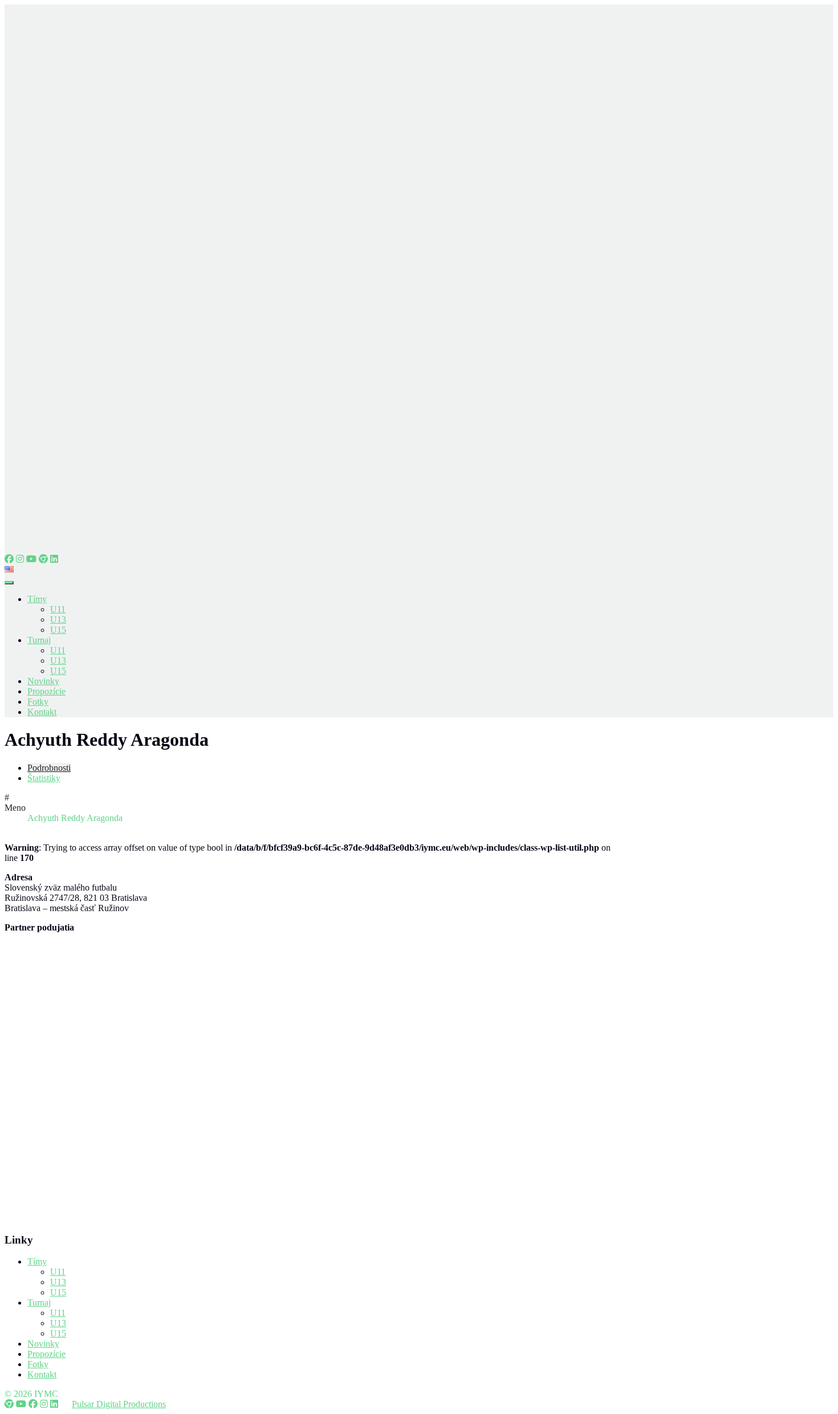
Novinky (43, 681)
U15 (58, 630)
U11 (58, 609)
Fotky (37, 701)
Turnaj (39, 640)
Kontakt (41, 712)
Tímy (37, 599)
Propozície (46, 691)
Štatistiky (43, 778)
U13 (58, 619)
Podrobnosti (49, 768)
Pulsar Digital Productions (119, 1404)
